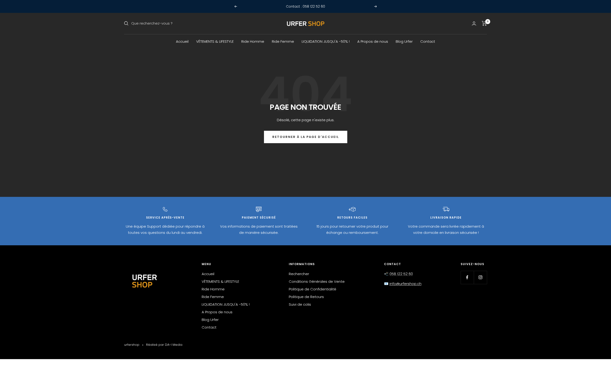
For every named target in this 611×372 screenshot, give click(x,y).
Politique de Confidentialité (312, 289)
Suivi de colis (300, 304)
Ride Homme (252, 41)
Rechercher (299, 273)
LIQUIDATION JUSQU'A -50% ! (326, 41)
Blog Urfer (404, 41)
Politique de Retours (306, 296)
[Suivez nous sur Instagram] (480, 277)
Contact (427, 41)
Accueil (182, 41)
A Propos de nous (372, 41)
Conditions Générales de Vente (317, 281)
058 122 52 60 (401, 273)
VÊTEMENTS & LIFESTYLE (215, 41)
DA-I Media (173, 344)
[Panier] (484, 23)
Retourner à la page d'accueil (305, 137)
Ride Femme (283, 41)
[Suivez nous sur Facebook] (467, 277)
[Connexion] (474, 23)
